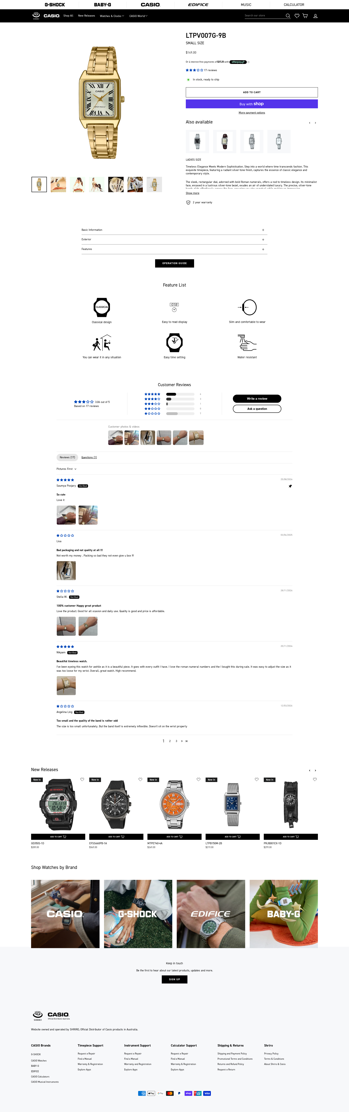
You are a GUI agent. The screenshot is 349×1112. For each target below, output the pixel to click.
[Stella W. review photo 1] (66, 626)
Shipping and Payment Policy (232, 1053)
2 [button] (170, 741)
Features (87, 249)
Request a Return (226, 1069)
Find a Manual (85, 1058)
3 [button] (176, 741)
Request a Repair (86, 1053)
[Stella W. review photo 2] (88, 626)
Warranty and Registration (137, 1064)
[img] (65, 480)
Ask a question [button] (257, 409)
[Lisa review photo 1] (66, 570)
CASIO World (137, 16)
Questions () (89, 457)
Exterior (86, 239)
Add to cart (56, 836)
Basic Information (92, 230)
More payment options (252, 113)
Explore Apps (84, 1069)
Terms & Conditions (274, 1058)
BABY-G (35, 1066)
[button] (195, 70)
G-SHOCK (36, 1054)
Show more (192, 193)
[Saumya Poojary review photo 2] (88, 515)
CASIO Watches (39, 1060)
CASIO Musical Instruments (45, 1082)
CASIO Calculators (40, 1076)
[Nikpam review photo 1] (66, 685)
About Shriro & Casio (275, 1064)
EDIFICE (35, 1071)
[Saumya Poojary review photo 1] (66, 515)
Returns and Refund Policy (231, 1064)
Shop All (68, 16)
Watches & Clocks (110, 16)
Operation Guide (174, 263)
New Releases (86, 16)
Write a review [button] (257, 398)
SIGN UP (174, 979)
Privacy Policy (271, 1053)
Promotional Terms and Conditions (235, 1058)
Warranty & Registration (90, 1064)
